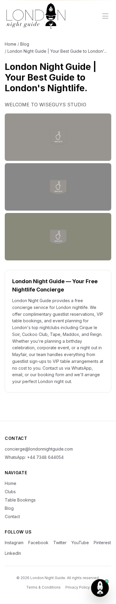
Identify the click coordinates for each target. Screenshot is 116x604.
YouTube (80, 542)
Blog (24, 44)
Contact (12, 516)
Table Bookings (20, 499)
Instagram (14, 542)
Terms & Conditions (43, 587)
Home (10, 44)
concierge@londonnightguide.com (39, 448)
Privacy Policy (77, 587)
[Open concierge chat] (100, 588)
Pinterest (102, 542)
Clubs (10, 491)
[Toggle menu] (105, 16)
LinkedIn (13, 553)
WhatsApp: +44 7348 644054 (34, 457)
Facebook (38, 542)
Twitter (60, 542)
